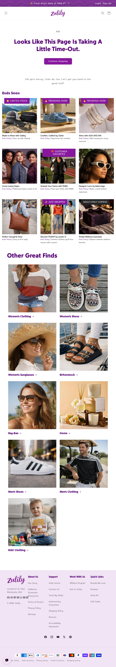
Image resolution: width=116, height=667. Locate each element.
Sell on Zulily (76, 589)
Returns (52, 617)
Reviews (94, 589)
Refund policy (28, 660)
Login (98, 3)
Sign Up (107, 3)
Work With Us (77, 576)
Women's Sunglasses (21, 374)
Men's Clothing (69, 491)
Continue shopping (58, 61)
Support (53, 576)
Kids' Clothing (16, 550)
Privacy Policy (34, 608)
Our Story (32, 583)
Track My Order (56, 595)
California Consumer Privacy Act (33, 592)
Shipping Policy (56, 611)
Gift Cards (95, 601)
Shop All (94, 595)
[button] (6, 13)
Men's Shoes (15, 491)
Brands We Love (98, 583)
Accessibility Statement (55, 624)
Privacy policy (42, 660)
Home (63, 433)
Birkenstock (67, 374)
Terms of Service (36, 602)
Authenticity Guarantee (55, 603)
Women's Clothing (19, 316)
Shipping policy (73, 660)
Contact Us (54, 589)
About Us (33, 576)
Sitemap (32, 614)
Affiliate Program (77, 583)
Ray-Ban (13, 433)
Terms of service (58, 660)
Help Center (55, 583)
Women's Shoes (69, 316)
